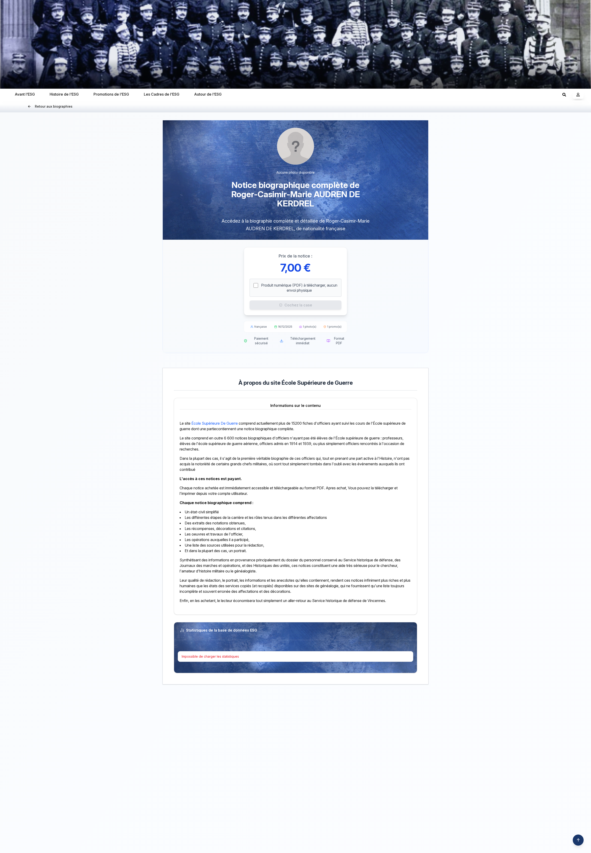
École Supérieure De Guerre (214, 423)
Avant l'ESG (25, 94)
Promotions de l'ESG (111, 94)
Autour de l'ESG (208, 94)
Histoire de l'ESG (64, 94)
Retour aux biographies (53, 106)
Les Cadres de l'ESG (161, 94)
